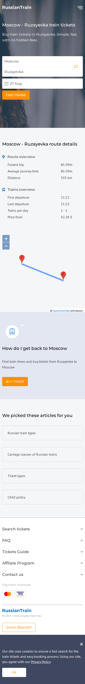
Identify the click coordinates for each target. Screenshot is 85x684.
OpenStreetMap (61, 310)
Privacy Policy (40, 662)
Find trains (16, 95)
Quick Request (19, 627)
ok (14, 672)
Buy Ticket (15, 382)
